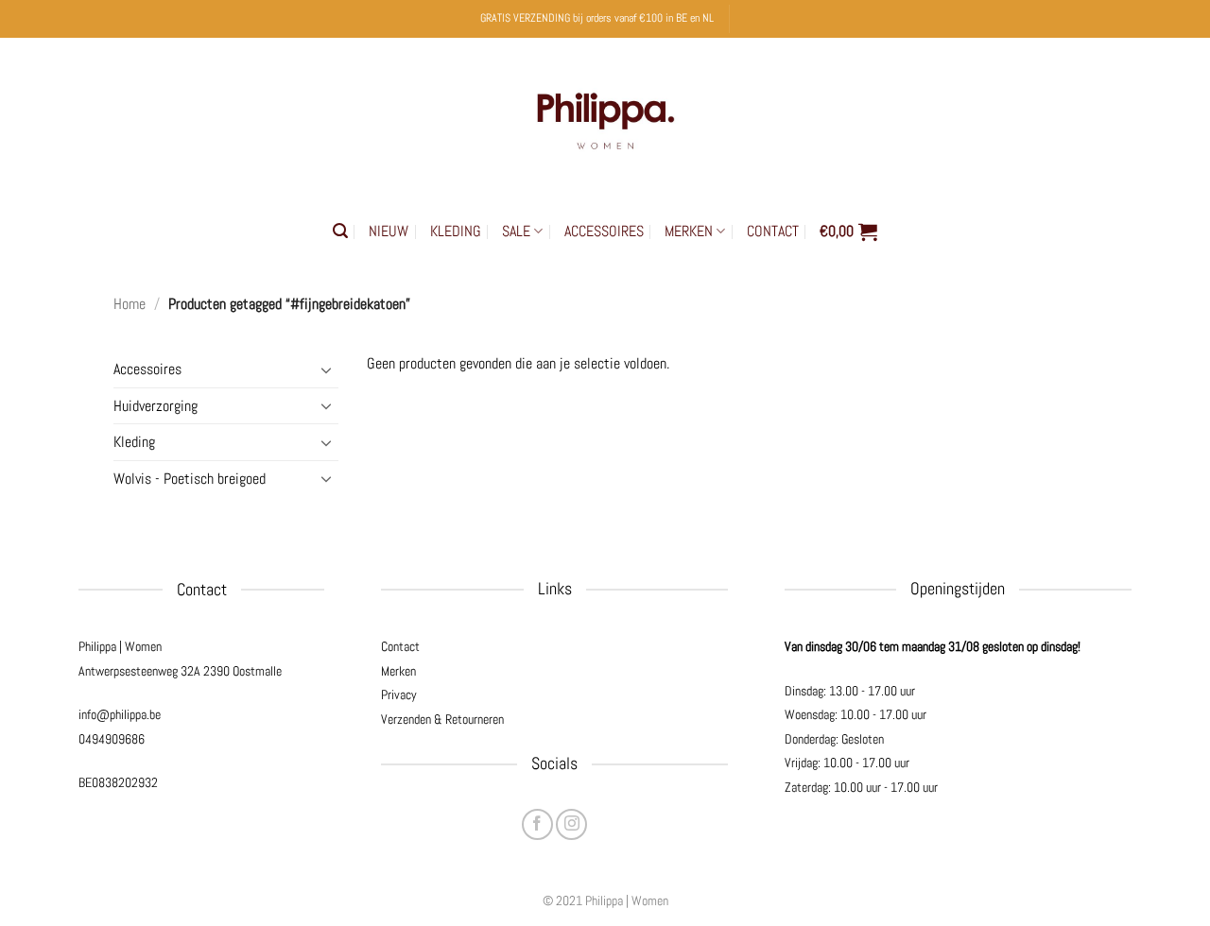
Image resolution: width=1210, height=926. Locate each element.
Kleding (134, 442)
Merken (398, 670)
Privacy (399, 694)
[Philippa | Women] (605, 117)
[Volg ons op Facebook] (537, 824)
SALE (516, 231)
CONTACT (773, 231)
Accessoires (147, 369)
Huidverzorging (155, 406)
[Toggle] (327, 369)
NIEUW (388, 231)
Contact (400, 646)
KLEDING (455, 231)
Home (129, 304)
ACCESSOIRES (604, 231)
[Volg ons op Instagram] (571, 824)
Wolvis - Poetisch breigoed (189, 479)
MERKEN (689, 231)
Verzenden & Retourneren (442, 719)
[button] (340, 231)
